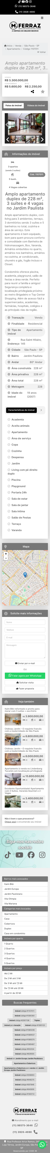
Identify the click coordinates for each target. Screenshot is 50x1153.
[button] (8, 124)
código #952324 (24, 1049)
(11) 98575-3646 (27, 6)
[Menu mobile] (25, 26)
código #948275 (24, 1080)
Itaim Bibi (9, 884)
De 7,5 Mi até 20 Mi (13, 988)
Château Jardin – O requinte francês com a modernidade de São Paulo (23, 729)
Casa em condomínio (14, 933)
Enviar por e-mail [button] (26, 663)
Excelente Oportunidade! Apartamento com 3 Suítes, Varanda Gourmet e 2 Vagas (24, 790)
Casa (6, 918)
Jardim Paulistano (13, 894)
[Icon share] (19, 1)
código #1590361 (25, 1016)
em (25, 1058)
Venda (18, 45)
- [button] (6, 558)
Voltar (42, 52)
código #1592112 (24, 1094)
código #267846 (24, 1085)
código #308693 (24, 1075)
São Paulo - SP (31, 45)
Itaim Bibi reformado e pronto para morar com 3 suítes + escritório (22, 709)
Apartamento (13, 49)
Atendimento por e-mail (26, 1120)
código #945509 (24, 1089)
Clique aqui (10, 821)
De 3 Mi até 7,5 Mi (13, 983)
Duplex (7, 928)
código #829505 (24, 1054)
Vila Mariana (10, 903)
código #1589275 (24, 1039)
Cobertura (9, 923)
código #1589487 (25, 1044)
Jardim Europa (11, 889)
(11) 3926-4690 (27, 12)
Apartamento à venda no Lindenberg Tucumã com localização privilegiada (23, 769)
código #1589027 (25, 1035)
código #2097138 (19, 1020)
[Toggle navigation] (42, 18)
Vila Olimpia (10, 898)
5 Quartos (9, 963)
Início (9, 45)
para (12, 1025)
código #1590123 (35, 1025)
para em (24, 1069)
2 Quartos (9, 948)
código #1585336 (25, 1030)
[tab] (13, 105)
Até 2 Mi (8, 973)
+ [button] (6, 553)
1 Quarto (8, 943)
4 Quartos (9, 958)
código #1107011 (24, 1011)
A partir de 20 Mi (12, 993)
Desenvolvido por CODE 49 (25, 1151)
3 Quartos (9, 953)
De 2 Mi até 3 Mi (12, 978)
